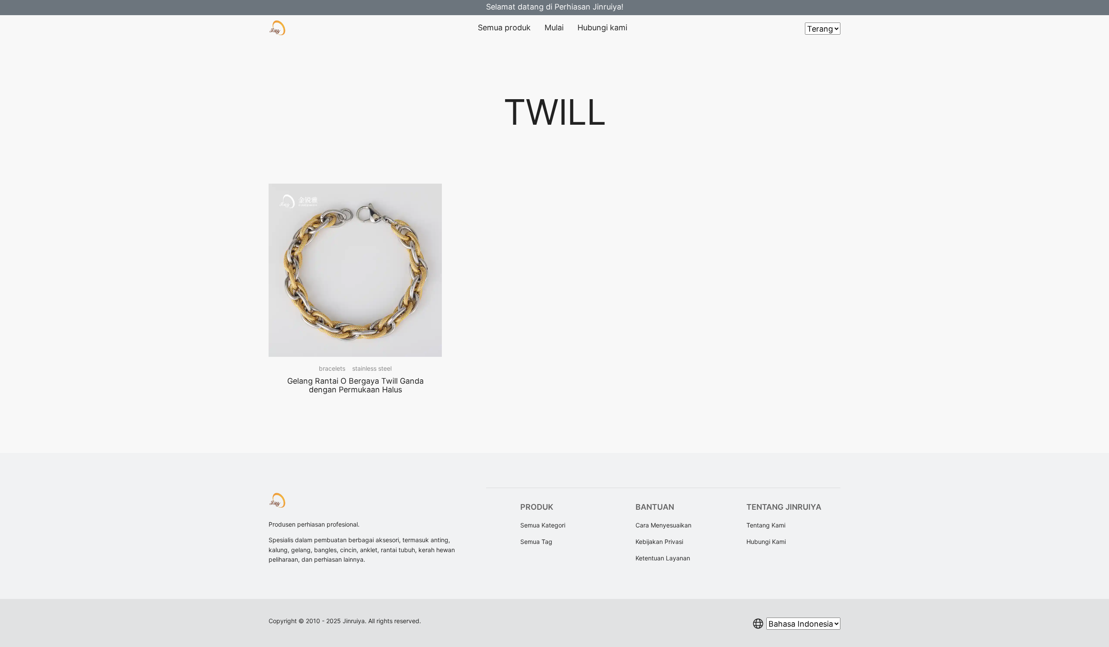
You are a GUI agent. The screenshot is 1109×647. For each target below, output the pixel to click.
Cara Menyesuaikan (663, 525)
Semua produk (504, 27)
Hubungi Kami (766, 541)
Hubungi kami (602, 27)
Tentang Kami (765, 525)
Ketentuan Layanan (663, 558)
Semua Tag (536, 541)
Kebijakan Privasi (659, 541)
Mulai (554, 27)
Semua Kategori (542, 525)
